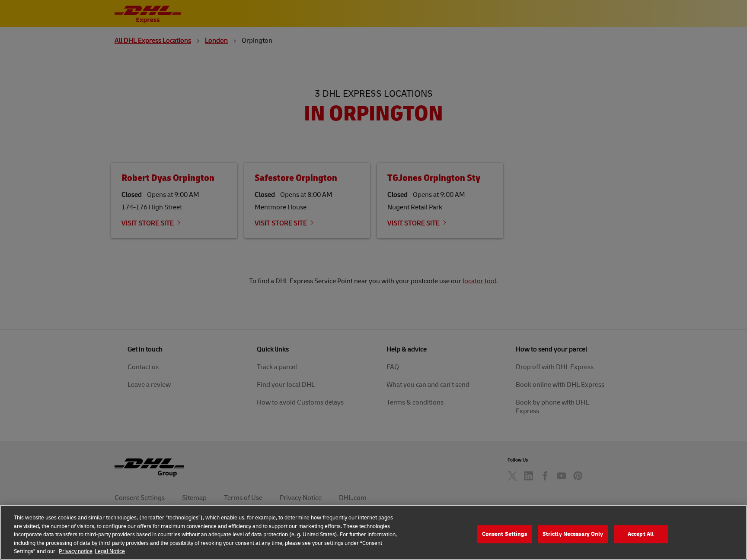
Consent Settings (504, 534)
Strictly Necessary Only (573, 534)
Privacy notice (76, 551)
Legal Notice (110, 551)
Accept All (641, 534)
